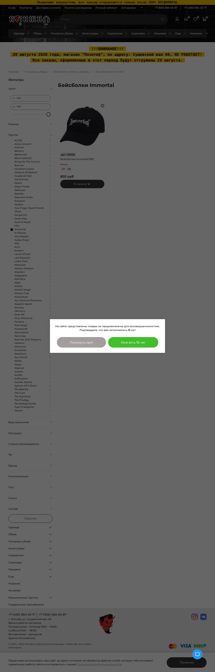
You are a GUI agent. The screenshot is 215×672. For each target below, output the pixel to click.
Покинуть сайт (81, 342)
